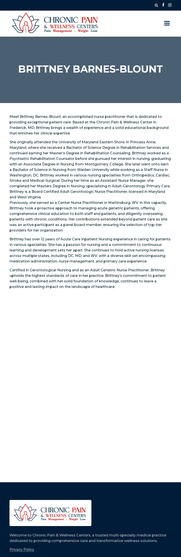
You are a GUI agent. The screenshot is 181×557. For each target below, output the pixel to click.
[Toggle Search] (156, 5)
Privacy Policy (21, 549)
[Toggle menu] (167, 23)
